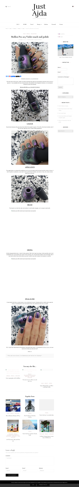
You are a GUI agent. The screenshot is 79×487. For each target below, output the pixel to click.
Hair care (27, 376)
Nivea (8, 413)
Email (23, 468)
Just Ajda (39, 10)
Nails (24, 33)
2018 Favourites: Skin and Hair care (13, 440)
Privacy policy (43, 484)
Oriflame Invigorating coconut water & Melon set (47, 437)
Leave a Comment (38, 39)
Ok (33, 484)
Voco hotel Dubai (62, 113)
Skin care (17, 375)
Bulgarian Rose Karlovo (30, 375)
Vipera (50, 383)
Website (41, 468)
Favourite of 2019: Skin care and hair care (30, 380)
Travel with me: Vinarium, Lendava (30, 416)
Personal (54, 24)
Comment (8, 455)
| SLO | (17, 24)
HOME (24, 24)
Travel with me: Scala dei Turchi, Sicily (30, 434)
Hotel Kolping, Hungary (63, 105)
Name (7, 468)
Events (61, 24)
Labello (8, 375)
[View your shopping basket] (72, 6)
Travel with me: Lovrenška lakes (46, 415)
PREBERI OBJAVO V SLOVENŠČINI (29, 78)
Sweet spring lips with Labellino (13, 378)
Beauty (38, 24)
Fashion (46, 24)
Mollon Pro (33, 33)
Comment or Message (63, 76)
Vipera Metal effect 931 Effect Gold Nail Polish (46, 386)
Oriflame (32, 376)
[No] (77, 484)
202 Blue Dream (46, 347)
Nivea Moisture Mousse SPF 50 (13, 415)
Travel (31, 24)
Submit (60, 87)
